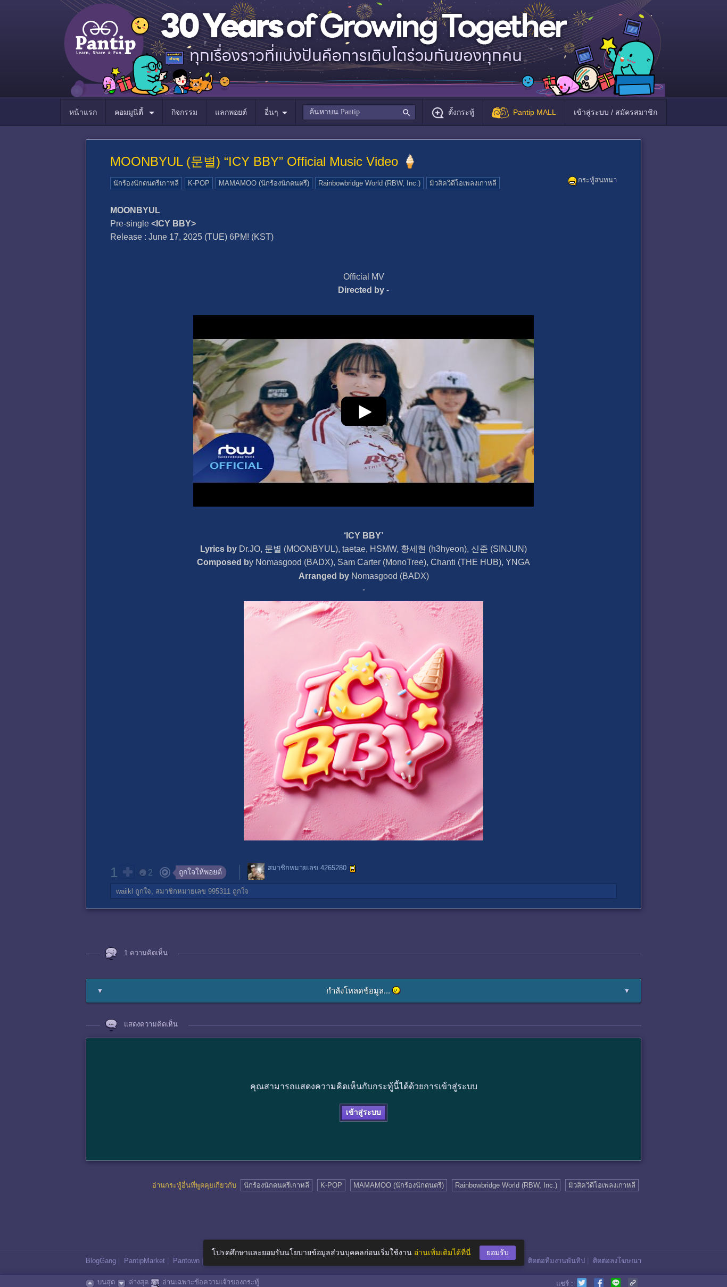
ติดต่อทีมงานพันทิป (556, 1261)
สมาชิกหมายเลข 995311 (192, 891)
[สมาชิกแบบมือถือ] (353, 868)
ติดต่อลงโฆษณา (617, 1261)
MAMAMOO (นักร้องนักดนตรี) (264, 183)
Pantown (186, 1261)
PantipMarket (144, 1261)
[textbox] (359, 112)
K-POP (199, 183)
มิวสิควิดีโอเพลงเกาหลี (463, 183)
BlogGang (101, 1261)
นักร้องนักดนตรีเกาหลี (146, 183)
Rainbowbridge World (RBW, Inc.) (369, 183)
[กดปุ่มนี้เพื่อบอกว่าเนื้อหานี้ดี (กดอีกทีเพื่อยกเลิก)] (127, 872)
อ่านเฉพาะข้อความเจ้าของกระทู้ (210, 1282)
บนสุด (106, 1282)
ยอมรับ (497, 1252)
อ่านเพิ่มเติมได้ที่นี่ (442, 1252)
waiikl (124, 891)
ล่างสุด (138, 1282)
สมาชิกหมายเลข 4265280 (307, 868)
